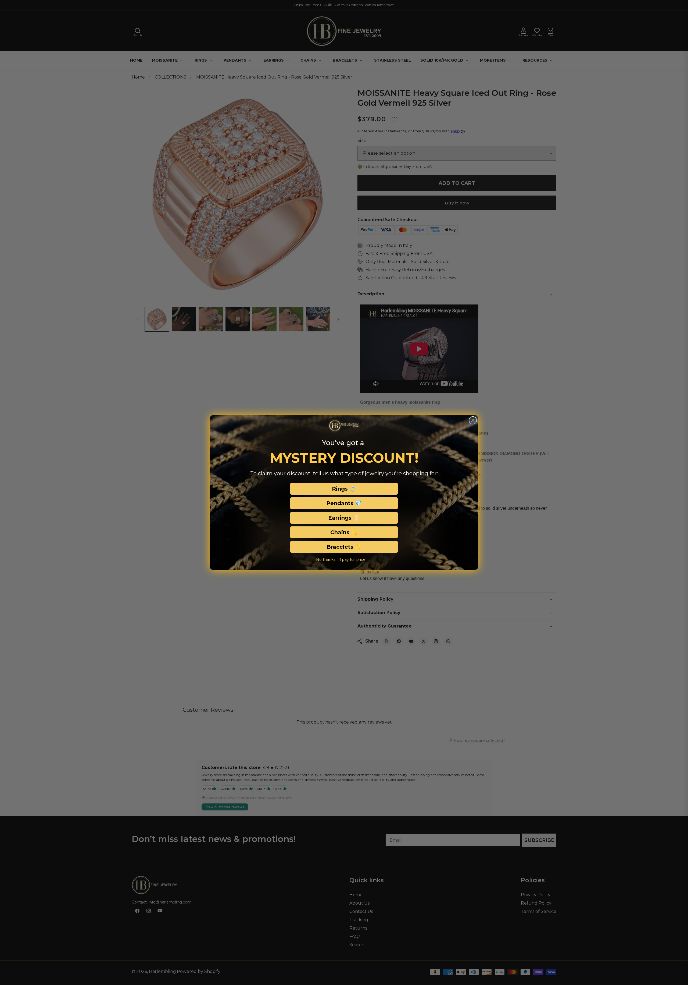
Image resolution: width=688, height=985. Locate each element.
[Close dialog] (473, 420)
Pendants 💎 (344, 503)
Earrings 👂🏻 (344, 518)
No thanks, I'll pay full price (341, 559)
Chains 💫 (344, 532)
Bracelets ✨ (344, 547)
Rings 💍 (344, 489)
